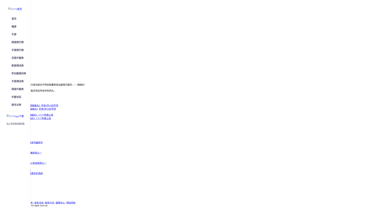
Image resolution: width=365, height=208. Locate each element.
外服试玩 (16, 97)
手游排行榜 (18, 50)
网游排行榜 (18, 42)
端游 (14, 26)
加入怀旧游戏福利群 (16, 124)
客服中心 (60, 203)
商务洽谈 (38, 203)
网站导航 (71, 203)
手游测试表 (18, 81)
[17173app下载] (15, 115)
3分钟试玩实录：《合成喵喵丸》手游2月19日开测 (31, 109)
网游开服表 (18, 89)
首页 (14, 18)
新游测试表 (18, 65)
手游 (14, 34)
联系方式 (49, 203)
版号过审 (16, 105)
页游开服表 (18, 58)
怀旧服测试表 (19, 73)
